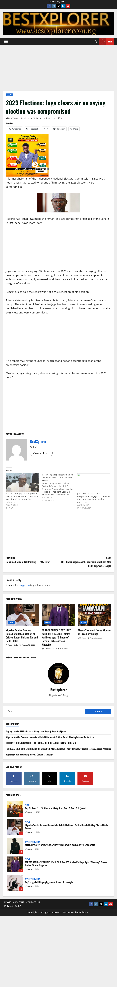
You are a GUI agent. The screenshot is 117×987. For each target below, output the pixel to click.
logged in (25, 585)
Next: (85, 562)
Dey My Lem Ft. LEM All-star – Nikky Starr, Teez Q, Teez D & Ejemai (36, 731)
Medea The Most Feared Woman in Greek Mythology (94, 632)
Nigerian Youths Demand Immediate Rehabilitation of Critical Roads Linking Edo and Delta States (22, 635)
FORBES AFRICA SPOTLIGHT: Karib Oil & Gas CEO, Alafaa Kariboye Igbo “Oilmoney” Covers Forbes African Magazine (56, 637)
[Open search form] (96, 41)
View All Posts (41, 453)
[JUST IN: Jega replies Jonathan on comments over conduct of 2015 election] (59, 487)
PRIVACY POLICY (12, 905)
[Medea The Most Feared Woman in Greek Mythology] (94, 615)
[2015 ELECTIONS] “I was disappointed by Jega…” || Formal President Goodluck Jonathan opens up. (93, 497)
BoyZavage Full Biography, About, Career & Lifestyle (30, 754)
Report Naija (13, 645)
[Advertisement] (58, 66)
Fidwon (83, 638)
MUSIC (28, 805)
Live (110, 41)
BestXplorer (13, 118)
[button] (6, 41)
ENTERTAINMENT (32, 842)
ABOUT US (18, 902)
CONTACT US (33, 902)
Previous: (28, 560)
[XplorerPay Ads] (27, 154)
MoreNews (69, 912)
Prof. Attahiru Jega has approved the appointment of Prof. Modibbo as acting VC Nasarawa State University (22, 497)
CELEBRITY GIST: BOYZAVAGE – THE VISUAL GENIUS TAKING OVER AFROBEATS (41, 743)
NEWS (9, 95)
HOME (7, 902)
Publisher (47, 648)
